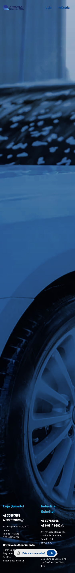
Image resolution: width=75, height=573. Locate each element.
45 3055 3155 (11, 515)
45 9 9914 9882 (51, 525)
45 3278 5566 (50, 520)
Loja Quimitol (13, 506)
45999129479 (12, 520)
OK (51, 552)
